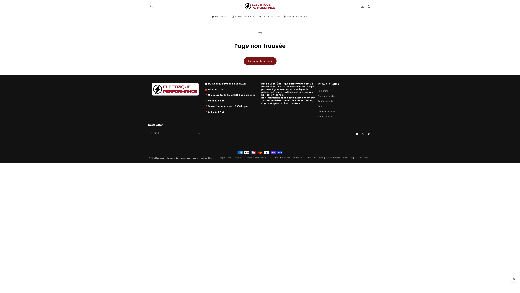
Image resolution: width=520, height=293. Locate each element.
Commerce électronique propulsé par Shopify (195, 158)
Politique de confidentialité (256, 158)
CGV (320, 106)
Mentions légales (326, 96)
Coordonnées (365, 158)
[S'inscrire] (198, 133)
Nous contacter (326, 116)
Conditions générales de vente (327, 158)
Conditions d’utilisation (280, 158)
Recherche (323, 91)
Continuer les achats (260, 61)
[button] (151, 6)
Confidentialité (325, 101)
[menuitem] (219, 17)
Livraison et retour (327, 111)
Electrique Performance (165, 158)
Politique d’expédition (302, 158)
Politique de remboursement (229, 158)
